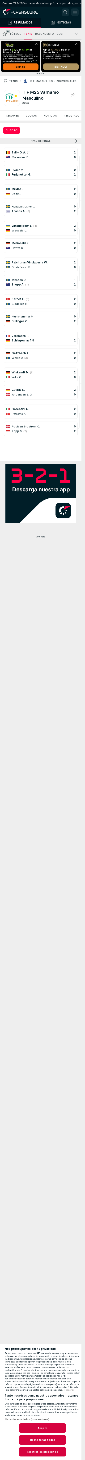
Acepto (42, 1428)
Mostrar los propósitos (42, 1451)
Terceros (69, 1390)
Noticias (50, 115)
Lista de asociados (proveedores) (27, 1419)
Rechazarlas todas (42, 1439)
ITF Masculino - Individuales (53, 81)
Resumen (12, 115)
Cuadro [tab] (11, 130)
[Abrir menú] (75, 12)
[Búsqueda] (65, 12)
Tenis (13, 81)
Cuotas (31, 115)
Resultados (72, 115)
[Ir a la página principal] (23, 12)
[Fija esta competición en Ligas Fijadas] (72, 95)
